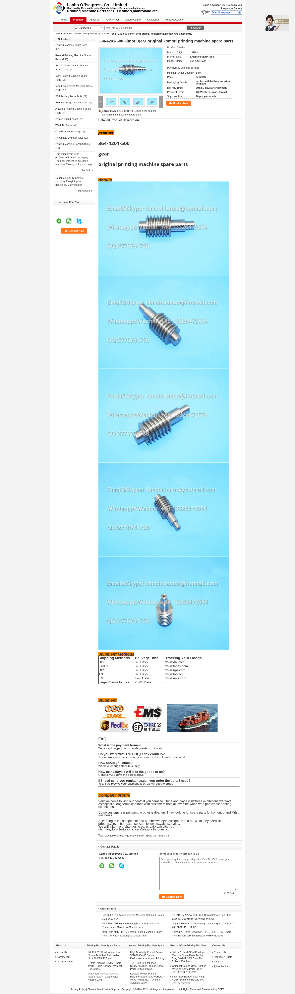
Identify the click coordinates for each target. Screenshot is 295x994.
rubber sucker (136, 835)
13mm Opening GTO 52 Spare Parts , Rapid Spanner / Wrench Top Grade (105, 966)
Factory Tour (112, 19)
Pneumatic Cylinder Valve (69, 137)
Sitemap (218, 961)
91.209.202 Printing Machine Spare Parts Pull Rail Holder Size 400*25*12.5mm (104, 955)
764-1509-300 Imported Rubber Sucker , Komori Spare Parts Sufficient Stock (147, 966)
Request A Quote (230, 8)
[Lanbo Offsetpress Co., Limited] (240, 12)
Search (197, 27)
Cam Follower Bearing (67, 131)
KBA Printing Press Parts (68, 96)
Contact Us (153, 19)
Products (78, 19)
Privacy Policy (78, 989)
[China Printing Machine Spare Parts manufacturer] (60, 8)
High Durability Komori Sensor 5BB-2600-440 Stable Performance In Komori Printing (147, 955)
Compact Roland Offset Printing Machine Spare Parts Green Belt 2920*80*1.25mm (189, 969)
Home (63, 19)
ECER (221, 989)
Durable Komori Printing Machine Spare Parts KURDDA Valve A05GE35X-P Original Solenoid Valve (147, 978)
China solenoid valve (99, 989)
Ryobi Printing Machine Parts (71, 102)
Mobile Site (222, 966)
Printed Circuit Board (66, 119)
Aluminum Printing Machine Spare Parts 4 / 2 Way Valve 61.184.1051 (103, 976)
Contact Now (181, 103)
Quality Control (133, 19)
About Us (95, 19)
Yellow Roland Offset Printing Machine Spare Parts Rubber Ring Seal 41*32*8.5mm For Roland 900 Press (188, 957)
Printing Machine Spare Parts (71, 45)
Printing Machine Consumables (72, 144)
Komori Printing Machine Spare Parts (92, 34)
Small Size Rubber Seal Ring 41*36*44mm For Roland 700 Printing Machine (188, 979)
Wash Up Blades (64, 125)
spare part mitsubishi (157, 835)
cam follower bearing (116, 835)
